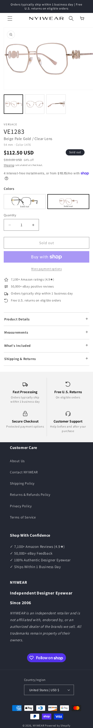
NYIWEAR (38, 725)
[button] (9, 18)
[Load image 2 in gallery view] (34, 104)
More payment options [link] (46, 269)
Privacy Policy (20, 506)
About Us (17, 461)
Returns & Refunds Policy (30, 494)
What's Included (17, 345)
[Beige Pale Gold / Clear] (68, 201)
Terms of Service (23, 517)
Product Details (17, 319)
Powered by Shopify (57, 725)
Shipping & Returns (20, 359)
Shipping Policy (22, 483)
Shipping (9, 165)
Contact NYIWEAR (24, 472)
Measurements (16, 332)
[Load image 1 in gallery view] (13, 104)
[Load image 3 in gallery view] (56, 104)
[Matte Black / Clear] (25, 201)
